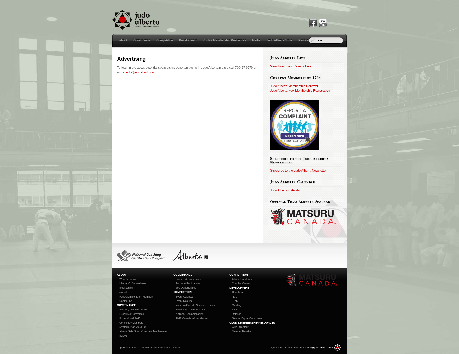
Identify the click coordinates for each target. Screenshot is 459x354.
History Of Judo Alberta (132, 283)
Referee (236, 313)
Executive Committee (131, 313)
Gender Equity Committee (247, 318)
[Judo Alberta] (135, 26)
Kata (234, 309)
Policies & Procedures (188, 279)
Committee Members (131, 322)
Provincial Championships (191, 309)
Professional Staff (129, 318)
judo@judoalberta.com (141, 72)
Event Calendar (185, 296)
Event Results (184, 300)
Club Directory (240, 327)
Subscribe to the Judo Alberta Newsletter (298, 170)
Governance (141, 40)
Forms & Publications (188, 283)
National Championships (190, 313)
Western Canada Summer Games (195, 305)
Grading (236, 305)
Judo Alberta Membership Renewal (294, 86)
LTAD (235, 300)
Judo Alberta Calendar (285, 190)
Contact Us (125, 300)
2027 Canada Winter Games (192, 318)
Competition (164, 40)
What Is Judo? (127, 279)
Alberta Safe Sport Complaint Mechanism (143, 331)
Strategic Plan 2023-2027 (133, 327)
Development (188, 40)
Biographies (126, 287)
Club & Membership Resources (224, 40)
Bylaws (123, 335)
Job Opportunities (186, 287)
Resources (305, 40)
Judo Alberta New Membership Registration (300, 90)
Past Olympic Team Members (136, 296)
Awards (123, 292)
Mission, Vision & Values (133, 309)
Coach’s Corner (241, 283)
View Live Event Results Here (290, 66)
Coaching (237, 292)
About (123, 40)
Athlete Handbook (242, 279)
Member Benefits (241, 331)
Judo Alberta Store (279, 40)
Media (256, 40)
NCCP (235, 296)
